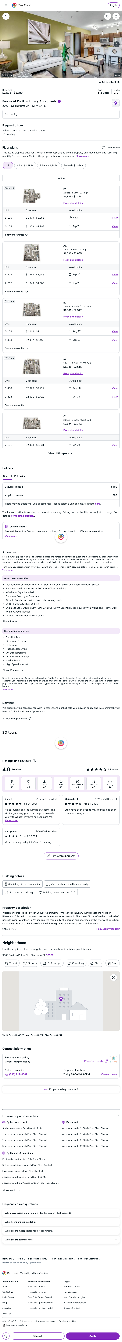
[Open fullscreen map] (113, 977)
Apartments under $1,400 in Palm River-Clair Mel (85, 1134)
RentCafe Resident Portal (40, 1308)
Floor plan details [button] (73, 202)
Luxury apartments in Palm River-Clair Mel (22, 1171)
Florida (19, 1258)
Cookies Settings (72, 1308)
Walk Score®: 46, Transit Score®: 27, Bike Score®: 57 (32, 1035)
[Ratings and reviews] (34, 761)
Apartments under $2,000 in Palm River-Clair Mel (85, 1146)
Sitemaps (6, 1313)
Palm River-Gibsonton (62, 1258)
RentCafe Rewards (37, 1292)
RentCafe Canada (36, 1286)
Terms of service (72, 1286)
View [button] (115, 217)
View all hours (109, 1074)
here (97, 503)
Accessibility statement (75, 1302)
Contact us (7, 1292)
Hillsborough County (37, 1258)
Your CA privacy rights (74, 1297)
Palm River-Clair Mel (87, 1258)
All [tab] (7, 165)
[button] (61, 44)
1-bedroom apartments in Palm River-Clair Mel (24, 1134)
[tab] (25, 165)
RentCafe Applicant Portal (40, 1302)
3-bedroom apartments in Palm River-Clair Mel (24, 1146)
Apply (92, 1335)
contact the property (22, 515)
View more (11, 536)
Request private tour (108, 928)
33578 (50, 955)
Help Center (8, 1297)
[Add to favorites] (107, 16)
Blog (4, 1302)
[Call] (6, 1336)
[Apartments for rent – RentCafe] (21, 5)
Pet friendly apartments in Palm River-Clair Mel (24, 1159)
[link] (114, 5)
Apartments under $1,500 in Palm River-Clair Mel (85, 1140)
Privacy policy (70, 1292)
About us (6, 1286)
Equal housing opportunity (16, 1325)
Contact (37, 1335)
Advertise (6, 1308)
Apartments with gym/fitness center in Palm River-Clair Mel (30, 1183)
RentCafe (7, 1258)
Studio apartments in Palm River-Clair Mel (22, 1128)
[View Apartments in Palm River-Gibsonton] (6, 16)
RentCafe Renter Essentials (41, 1297)
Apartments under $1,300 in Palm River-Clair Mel (85, 1128)
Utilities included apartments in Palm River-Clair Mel (27, 1165)
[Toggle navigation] (6, 5)
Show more (11, 820)
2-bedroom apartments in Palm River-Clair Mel (24, 1140)
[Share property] (116, 16)
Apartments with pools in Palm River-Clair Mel (24, 1177)
